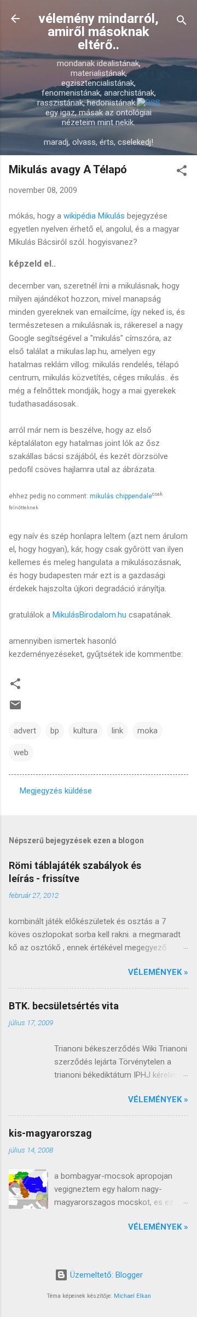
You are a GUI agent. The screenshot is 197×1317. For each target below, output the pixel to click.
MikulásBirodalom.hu (89, 615)
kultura (85, 731)
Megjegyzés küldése (56, 791)
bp (54, 731)
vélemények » (158, 972)
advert (25, 731)
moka (147, 731)
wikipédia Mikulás (94, 216)
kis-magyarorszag (50, 1133)
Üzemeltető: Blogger (105, 1275)
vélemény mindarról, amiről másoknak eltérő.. (98, 31)
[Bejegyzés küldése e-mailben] (15, 709)
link (117, 731)
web (21, 752)
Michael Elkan (132, 1296)
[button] (181, 172)
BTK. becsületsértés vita (64, 1006)
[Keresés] (181, 22)
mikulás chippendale (121, 496)
